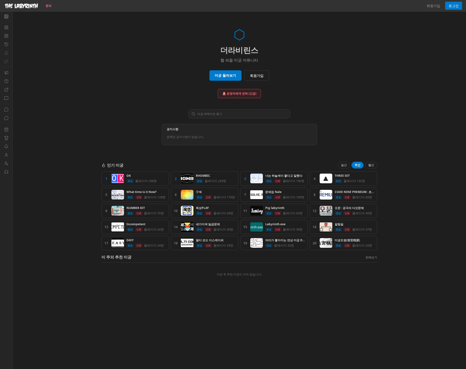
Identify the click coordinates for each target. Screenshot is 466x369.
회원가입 (433, 5)
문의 (48, 6)
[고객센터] (6, 172)
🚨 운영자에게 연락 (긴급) (239, 93)
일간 (344, 165)
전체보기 (371, 257)
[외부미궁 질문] (6, 90)
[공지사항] (6, 73)
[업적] (6, 138)
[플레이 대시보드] (6, 36)
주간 (357, 165)
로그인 (454, 5)
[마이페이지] (6, 155)
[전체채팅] (6, 109)
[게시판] (6, 98)
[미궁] (6, 27)
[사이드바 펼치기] (6, 16)
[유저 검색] (6, 163)
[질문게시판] (6, 81)
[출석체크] (6, 129)
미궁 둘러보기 (225, 75)
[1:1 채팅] (6, 118)
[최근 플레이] (6, 44)
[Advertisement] (239, 334)
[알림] (6, 146)
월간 (371, 165)
